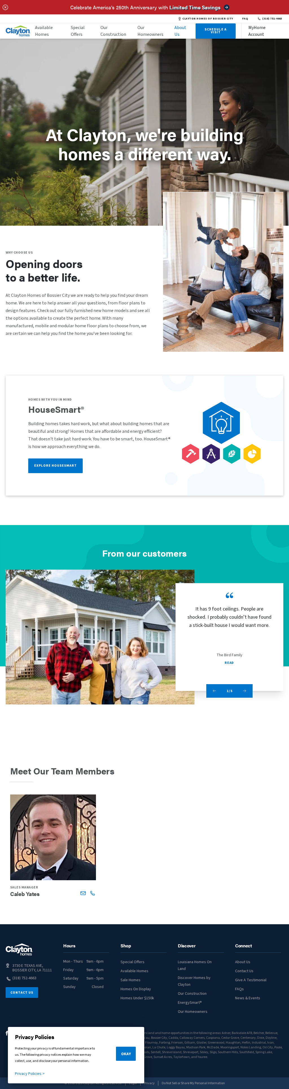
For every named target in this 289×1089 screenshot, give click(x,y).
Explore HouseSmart (55, 465)
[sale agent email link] (83, 893)
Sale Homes (131, 980)
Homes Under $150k (137, 998)
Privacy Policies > (30, 1074)
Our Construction (113, 31)
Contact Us (21, 992)
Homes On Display (136, 989)
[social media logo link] (7, 1033)
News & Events (247, 998)
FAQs (239, 989)
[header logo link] (18, 30)
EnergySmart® (190, 1002)
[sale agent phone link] (92, 893)
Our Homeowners (150, 31)
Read (229, 662)
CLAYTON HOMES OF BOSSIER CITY (207, 18)
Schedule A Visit (216, 31)
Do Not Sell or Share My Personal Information (193, 1083)
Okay (126, 1054)
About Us (180, 31)
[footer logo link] (19, 949)
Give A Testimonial (250, 980)
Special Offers (78, 31)
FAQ (245, 18)
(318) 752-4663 (272, 19)
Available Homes (44, 31)
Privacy (149, 1083)
